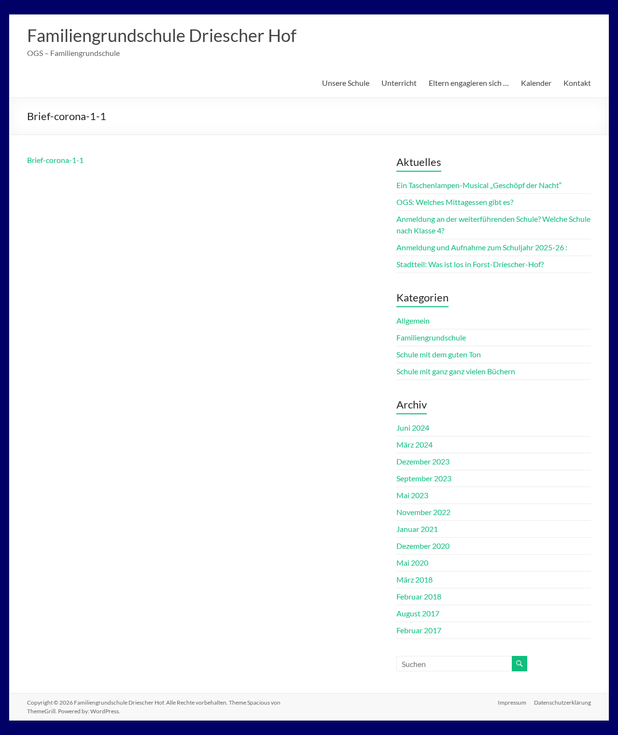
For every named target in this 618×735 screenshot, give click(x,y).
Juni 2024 (412, 427)
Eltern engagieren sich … (469, 82)
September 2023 (423, 478)
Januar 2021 (417, 528)
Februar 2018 (418, 596)
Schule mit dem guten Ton (438, 354)
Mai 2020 (412, 562)
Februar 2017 (418, 630)
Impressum (512, 702)
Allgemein (413, 320)
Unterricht (399, 82)
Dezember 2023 (422, 461)
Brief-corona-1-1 (55, 159)
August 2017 (417, 613)
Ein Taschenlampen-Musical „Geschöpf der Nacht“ (479, 185)
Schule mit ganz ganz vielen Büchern (455, 371)
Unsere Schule (345, 82)
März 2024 (414, 444)
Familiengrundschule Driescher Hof (161, 35)
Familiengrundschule (431, 337)
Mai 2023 (412, 495)
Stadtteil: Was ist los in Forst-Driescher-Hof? (470, 264)
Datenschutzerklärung (562, 702)
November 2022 (423, 512)
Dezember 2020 (422, 545)
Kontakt (577, 82)
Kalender (536, 82)
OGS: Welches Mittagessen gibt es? (454, 201)
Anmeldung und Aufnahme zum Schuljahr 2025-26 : (481, 247)
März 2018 (414, 579)
